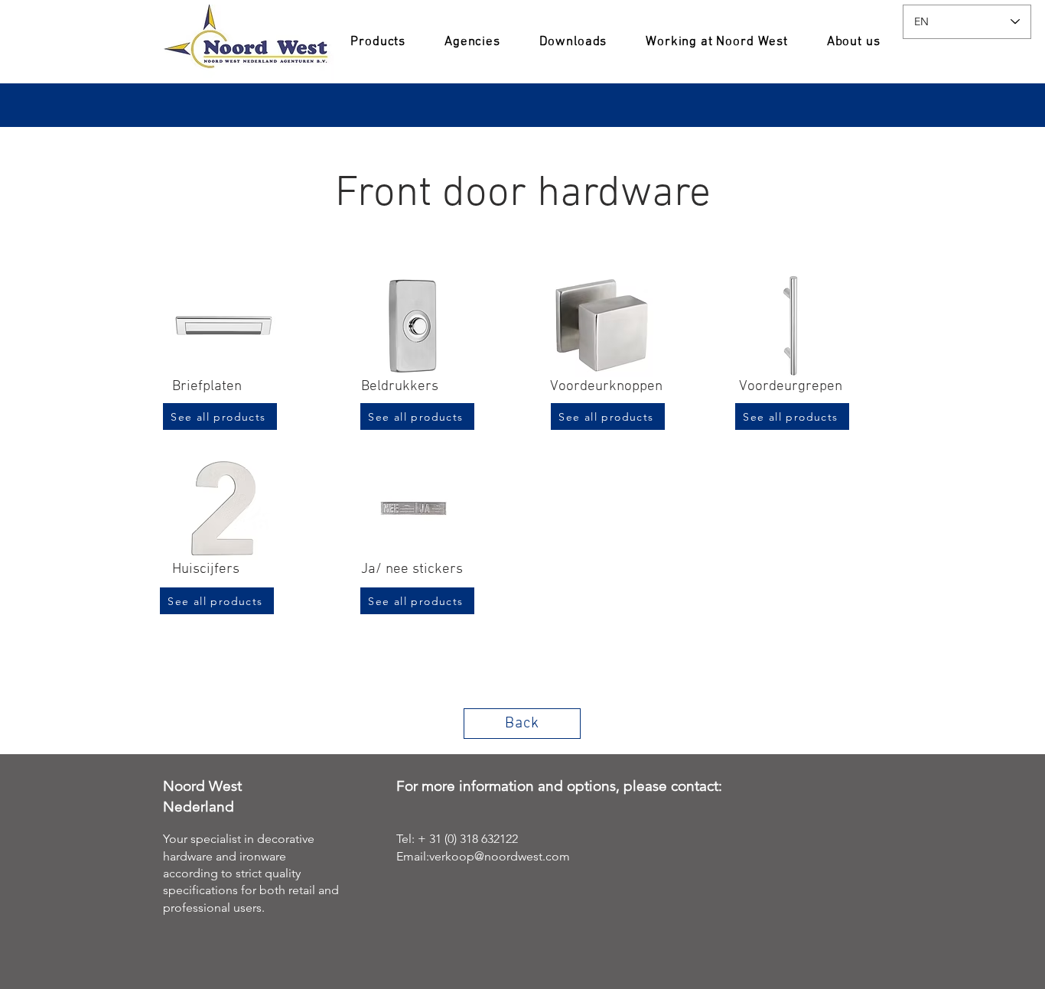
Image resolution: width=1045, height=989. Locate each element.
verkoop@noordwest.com (499, 856)
